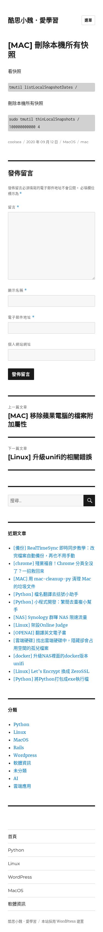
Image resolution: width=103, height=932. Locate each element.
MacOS (69, 142)
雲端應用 (22, 786)
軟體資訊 (22, 763)
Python (21, 724)
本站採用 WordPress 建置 (62, 921)
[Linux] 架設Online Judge (40, 625)
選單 (88, 20)
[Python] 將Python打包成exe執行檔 (51, 679)
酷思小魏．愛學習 (33, 20)
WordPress (20, 877)
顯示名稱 (17, 290)
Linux (19, 732)
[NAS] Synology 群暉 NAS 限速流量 (50, 617)
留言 (13, 207)
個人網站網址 (19, 344)
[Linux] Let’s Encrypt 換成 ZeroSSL (51, 671)
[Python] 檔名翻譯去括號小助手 (45, 594)
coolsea (14, 142)
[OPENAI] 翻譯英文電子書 (39, 632)
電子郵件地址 (21, 317)
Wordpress (25, 755)
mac (84, 142)
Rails (18, 747)
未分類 (20, 770)
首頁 (12, 836)
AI (15, 778)
